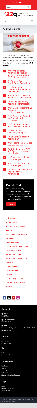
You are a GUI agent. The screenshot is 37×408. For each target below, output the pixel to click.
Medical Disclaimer (7, 388)
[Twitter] (9, 297)
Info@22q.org (5, 316)
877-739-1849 (6, 322)
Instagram (4, 373)
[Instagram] (18, 297)
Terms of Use (5, 390)
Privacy (3, 386)
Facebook (4, 366)
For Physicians (6, 343)
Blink (17, 401)
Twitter (3, 368)
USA (2, 353)
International (5, 355)
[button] (18, 74)
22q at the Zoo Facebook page (11, 375)
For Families (5, 341)
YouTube (4, 370)
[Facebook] (4, 297)
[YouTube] (13, 297)
